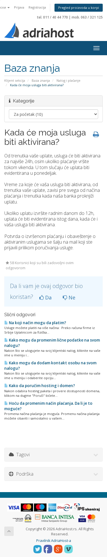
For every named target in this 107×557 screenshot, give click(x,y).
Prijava (19, 7)
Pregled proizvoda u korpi (78, 7)
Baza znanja (41, 80)
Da (48, 297)
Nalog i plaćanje (68, 80)
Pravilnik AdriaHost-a (53, 540)
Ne (71, 297)
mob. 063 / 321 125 (87, 17)
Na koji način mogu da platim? (37, 322)
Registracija (37, 7)
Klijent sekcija (14, 80)
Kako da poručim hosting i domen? (41, 385)
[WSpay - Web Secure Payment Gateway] (22, 517)
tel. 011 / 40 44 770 (52, 17)
